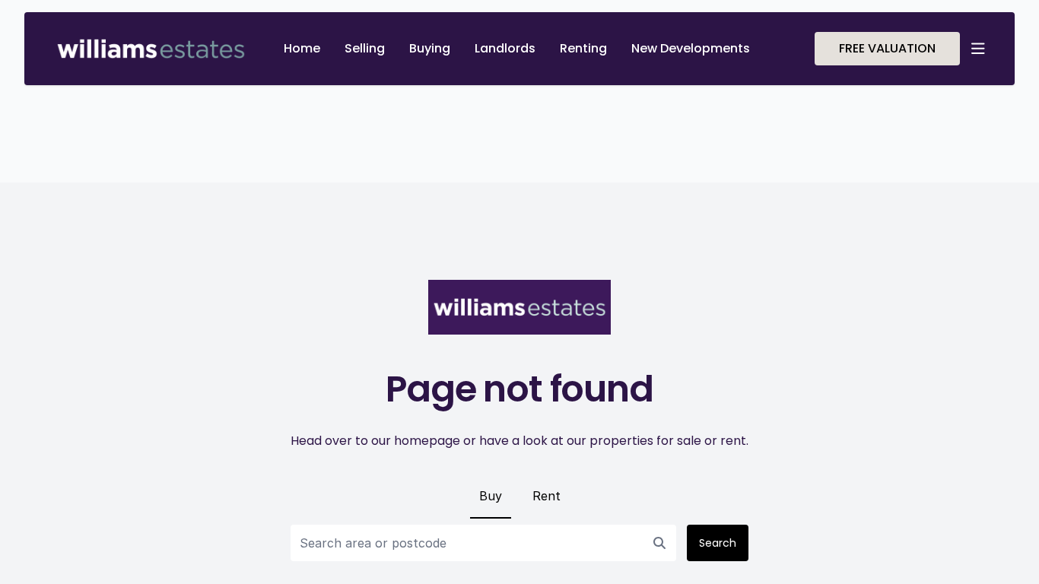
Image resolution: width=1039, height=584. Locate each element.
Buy (490, 495)
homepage (427, 440)
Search (717, 543)
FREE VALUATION (887, 48)
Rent (546, 495)
